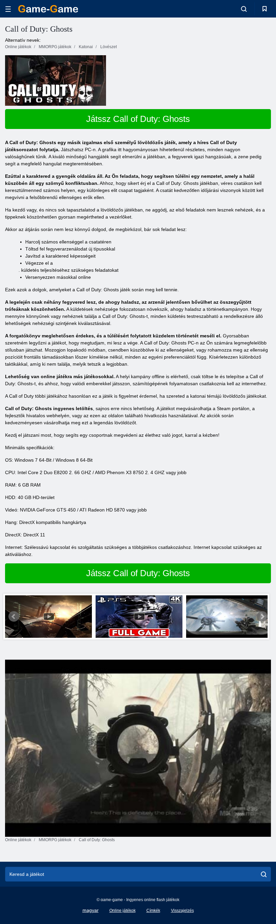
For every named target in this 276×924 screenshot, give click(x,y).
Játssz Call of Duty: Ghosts (138, 119)
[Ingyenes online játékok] (48, 8)
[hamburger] (8, 9)
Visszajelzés (182, 910)
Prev (13, 616)
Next (262, 616)
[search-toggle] (244, 8)
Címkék (153, 910)
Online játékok (122, 910)
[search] (263, 874)
